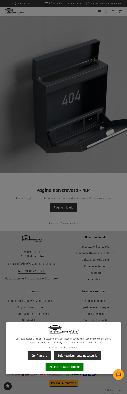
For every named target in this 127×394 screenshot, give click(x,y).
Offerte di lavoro (31, 320)
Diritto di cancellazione (95, 260)
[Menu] (99, 11)
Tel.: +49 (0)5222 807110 (32, 271)
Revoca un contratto (63, 383)
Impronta (95, 273)
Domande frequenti (95, 320)
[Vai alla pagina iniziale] (14, 11)
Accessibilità (95, 279)
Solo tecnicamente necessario (77, 356)
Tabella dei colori (95, 314)
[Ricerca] (106, 11)
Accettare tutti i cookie (64, 367)
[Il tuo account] (113, 11)
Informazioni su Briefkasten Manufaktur (31, 301)
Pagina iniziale (63, 207)
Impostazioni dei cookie (95, 247)
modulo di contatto (46, 279)
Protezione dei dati (95, 266)
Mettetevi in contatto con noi (32, 314)
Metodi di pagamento (95, 301)
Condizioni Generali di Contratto (95, 253)
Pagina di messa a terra (31, 307)
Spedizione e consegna (95, 307)
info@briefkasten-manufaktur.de (36, 264)
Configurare (39, 356)
